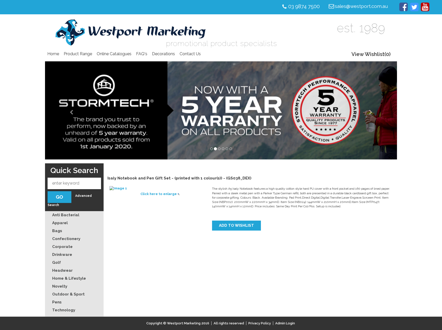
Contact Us (190, 53)
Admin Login (285, 323)
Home (53, 53)
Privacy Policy (259, 323)
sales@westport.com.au (361, 6)
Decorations (163, 53)
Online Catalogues (114, 53)
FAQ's (141, 53)
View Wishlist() (371, 54)
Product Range (78, 53)
